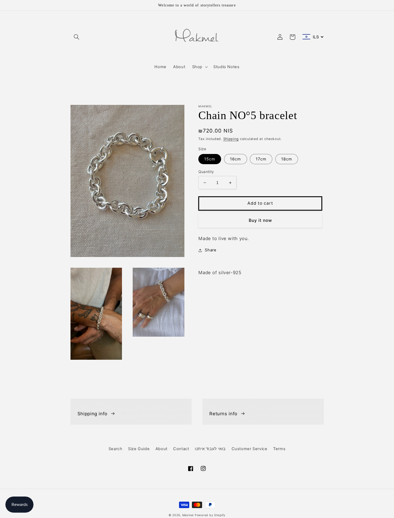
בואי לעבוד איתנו (210, 448)
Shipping (231, 139)
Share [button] (210, 250)
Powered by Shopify (210, 515)
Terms (279, 448)
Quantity (206, 172)
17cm (261, 159)
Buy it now (260, 220)
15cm (209, 159)
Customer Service (249, 448)
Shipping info (92, 413)
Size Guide (139, 448)
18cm (286, 159)
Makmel (188, 515)
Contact (181, 448)
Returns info (223, 413)
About (161, 448)
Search (115, 448)
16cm (235, 159)
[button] (76, 37)
